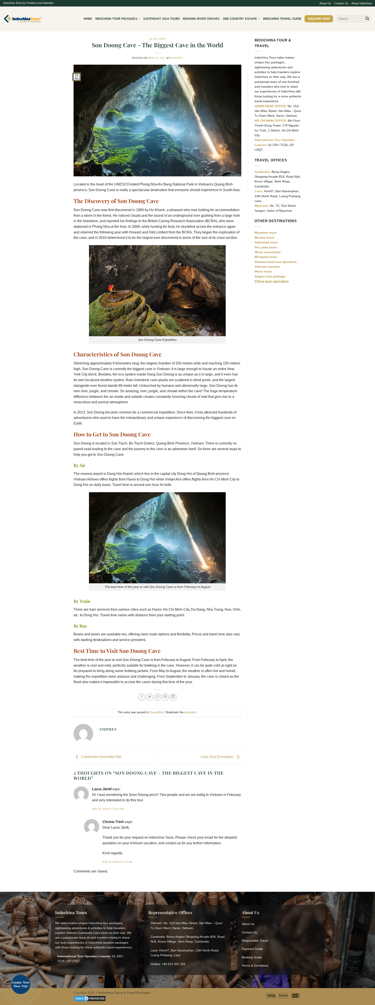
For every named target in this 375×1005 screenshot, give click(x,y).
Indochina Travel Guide (282, 18)
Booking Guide (252, 957)
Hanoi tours (263, 271)
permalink (190, 712)
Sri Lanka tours (266, 247)
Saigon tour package (270, 276)
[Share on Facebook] (141, 697)
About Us (325, 3)
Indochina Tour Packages (116, 18)
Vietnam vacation (267, 266)
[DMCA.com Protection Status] (90, 998)
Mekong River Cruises (201, 18)
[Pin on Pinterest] (165, 697)
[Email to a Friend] (157, 697)
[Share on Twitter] (149, 697)
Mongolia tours (266, 257)
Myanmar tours (266, 232)
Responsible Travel (255, 940)
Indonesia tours (266, 242)
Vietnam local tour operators (276, 262)
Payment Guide (252, 949)
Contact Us (341, 3)
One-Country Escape (240, 18)
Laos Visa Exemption (217, 757)
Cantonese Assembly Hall (101, 757)
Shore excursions (268, 252)
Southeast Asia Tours (161, 18)
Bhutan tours (264, 237)
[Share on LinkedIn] (173, 697)
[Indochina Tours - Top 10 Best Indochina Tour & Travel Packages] (23, 18)
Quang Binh (157, 38)
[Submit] (367, 19)
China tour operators (272, 281)
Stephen (177, 58)
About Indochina (361, 3)
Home (88, 18)
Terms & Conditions (255, 965)
